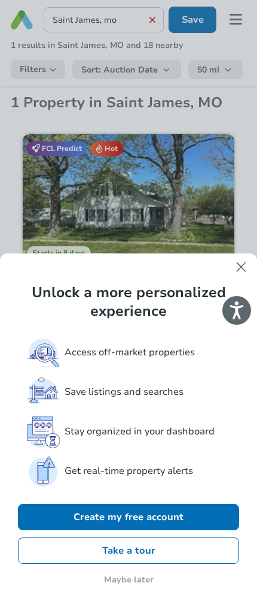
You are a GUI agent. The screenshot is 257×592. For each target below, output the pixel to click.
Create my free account (128, 517)
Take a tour (128, 550)
